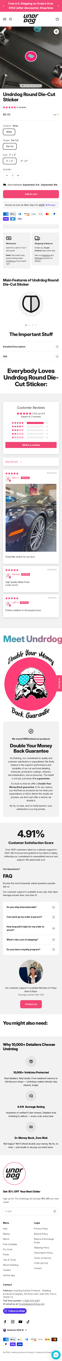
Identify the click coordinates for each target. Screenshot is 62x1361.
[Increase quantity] (18, 175)
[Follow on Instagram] (13, 1322)
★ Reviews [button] (59, 683)
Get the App (9, 1275)
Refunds (38, 258)
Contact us (10, 261)
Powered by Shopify (44, 1352)
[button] (10, 107)
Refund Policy (41, 1234)
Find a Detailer (10, 1244)
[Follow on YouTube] (20, 1322)
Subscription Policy (43, 1252)
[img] (11, 473)
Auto (5, 1228)
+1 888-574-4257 (31, 1300)
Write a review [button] (31, 444)
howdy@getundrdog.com (31, 1304)
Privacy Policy (41, 1228)
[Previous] (3, 6)
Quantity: (7, 169)
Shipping (46, 255)
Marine (6, 1234)
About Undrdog (10, 1265)
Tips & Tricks (9, 1259)
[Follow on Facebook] (5, 1322)
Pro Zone (7, 1249)
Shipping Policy (41, 1247)
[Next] (58, 6)
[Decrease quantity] (7, 175)
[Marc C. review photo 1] (31, 518)
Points (6, 1254)
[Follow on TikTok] (28, 1322)
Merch (6, 1239)
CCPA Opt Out (41, 1263)
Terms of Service (42, 1258)
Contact (7, 1270)
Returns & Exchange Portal (44, 1241)
